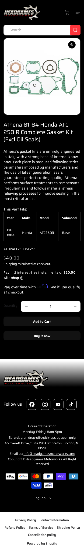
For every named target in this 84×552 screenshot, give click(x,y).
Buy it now (42, 335)
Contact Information (54, 520)
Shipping (10, 263)
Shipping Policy (68, 527)
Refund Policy (14, 527)
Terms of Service (41, 527)
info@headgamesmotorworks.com (49, 453)
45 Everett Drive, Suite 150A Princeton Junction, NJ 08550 (42, 445)
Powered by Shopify (42, 543)
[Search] (75, 30)
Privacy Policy (25, 520)
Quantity (10, 305)
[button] (77, 12)
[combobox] (42, 30)
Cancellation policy (42, 534)
